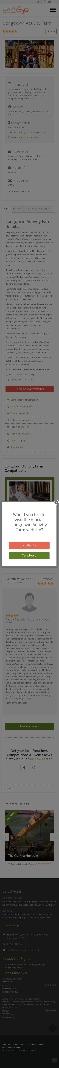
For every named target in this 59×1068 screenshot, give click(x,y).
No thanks (29, 545)
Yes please (29, 555)
